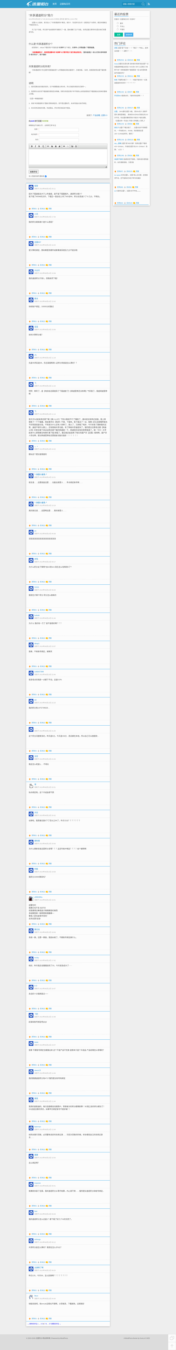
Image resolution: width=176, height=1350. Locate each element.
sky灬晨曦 (117, 143)
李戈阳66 (117, 96)
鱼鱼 (115, 80)
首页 (55, 4)
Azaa (116, 64)
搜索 (143, 4)
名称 (36, 129)
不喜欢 (122, 29)
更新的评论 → (56, 1324)
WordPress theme (131, 1338)
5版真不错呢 (118, 159)
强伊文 (67, 19)
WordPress (64, 1338)
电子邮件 (34, 134)
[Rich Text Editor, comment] (68, 157)
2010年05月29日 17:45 (37, 19)
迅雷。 (116, 111)
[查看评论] (172, 1338)
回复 (50, 209)
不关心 (122, 26)
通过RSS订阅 (149, 4)
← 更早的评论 (32, 1324)
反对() (42, 209)
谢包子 (116, 128)
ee (115, 191)
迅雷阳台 (37, 4)
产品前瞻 (96, 115)
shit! (33, 121)
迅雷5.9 (104, 115)
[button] (32, 146)
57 (50, 1324)
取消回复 (45, 121)
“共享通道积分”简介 (41, 15)
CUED (147, 1338)
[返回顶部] (172, 1346)
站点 (36, 140)
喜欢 (121, 23)
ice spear (117, 175)
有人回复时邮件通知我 (36, 176)
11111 (36, 587)
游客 (115, 48)
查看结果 (129, 35)
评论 (73, 19)
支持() (34, 209)
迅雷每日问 (65, 4)
